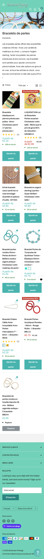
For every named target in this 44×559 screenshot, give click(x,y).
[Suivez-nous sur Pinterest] (13, 521)
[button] (37, 552)
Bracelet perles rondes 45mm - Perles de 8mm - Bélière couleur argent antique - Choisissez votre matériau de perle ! (10, 258)
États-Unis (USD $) (25, 509)
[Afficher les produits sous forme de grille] (37, 85)
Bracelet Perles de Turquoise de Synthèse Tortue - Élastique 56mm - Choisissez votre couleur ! (32, 257)
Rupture (11, 428)
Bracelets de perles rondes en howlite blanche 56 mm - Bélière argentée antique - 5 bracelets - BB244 (10, 405)
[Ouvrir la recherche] (30, 9)
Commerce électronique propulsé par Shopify (20, 554)
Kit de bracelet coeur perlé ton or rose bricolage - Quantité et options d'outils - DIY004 (10, 193)
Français (7, 509)
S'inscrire (10, 497)
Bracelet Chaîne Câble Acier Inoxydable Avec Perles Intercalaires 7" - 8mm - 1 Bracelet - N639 (10, 328)
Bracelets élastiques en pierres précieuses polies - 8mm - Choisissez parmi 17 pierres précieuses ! (10, 121)
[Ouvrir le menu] (3, 5)
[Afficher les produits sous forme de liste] (41, 85)
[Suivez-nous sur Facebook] (4, 521)
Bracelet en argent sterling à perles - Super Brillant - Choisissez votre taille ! (32, 193)
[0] (39, 9)
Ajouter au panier (11, 156)
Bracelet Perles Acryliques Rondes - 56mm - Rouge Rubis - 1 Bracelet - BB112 (33, 325)
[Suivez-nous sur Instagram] (8, 521)
